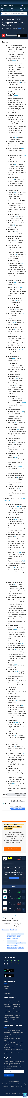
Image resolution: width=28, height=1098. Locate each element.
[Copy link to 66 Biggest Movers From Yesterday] (16, 930)
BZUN (24, 403)
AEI (18, 478)
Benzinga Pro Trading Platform (12, 1030)
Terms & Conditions (14, 1081)
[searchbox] (15, 13)
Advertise (6, 990)
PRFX (16, 680)
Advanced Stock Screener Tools (12, 1002)
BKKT (16, 300)
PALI (15, 192)
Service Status (15, 1086)
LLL (15, 48)
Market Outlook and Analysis (11, 1017)
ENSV (14, 323)
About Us (6, 986)
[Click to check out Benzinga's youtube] (18, 962)
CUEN (16, 692)
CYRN (23, 705)
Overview (14, 886)
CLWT (16, 378)
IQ (21, 245)
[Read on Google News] (11, 35)
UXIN (24, 155)
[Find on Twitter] (23, 28)
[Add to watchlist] (23, 858)
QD (21, 287)
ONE (13, 225)
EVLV (15, 442)
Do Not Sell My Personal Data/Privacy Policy (14, 1084)
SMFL (16, 519)
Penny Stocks (14, 934)
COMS (20, 117)
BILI (22, 314)
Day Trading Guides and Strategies (13, 1045)
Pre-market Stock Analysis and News (13, 1049)
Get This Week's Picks (12, 849)
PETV (16, 282)
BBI (15, 338)
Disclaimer (6, 1086)
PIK (23, 753)
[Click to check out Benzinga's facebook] (4, 962)
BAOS (16, 241)
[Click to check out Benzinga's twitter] (15, 962)
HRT (21, 263)
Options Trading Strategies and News (14, 1032)
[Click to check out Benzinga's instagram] (8, 962)
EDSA (16, 722)
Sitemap (23, 1086)
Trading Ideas (15, 938)
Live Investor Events (9, 1047)
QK (20, 82)
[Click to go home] (9, 5)
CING (15, 398)
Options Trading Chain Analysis (12, 1004)
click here (22, 926)
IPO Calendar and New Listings (12, 1015)
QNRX (16, 650)
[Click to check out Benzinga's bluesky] (4, 965)
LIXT (15, 700)
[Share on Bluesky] (11, 930)
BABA (19, 506)
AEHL (16, 309)
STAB (15, 584)
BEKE (14, 568)
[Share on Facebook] (8, 930)
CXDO (16, 736)
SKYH (22, 643)
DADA (16, 423)
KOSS (16, 216)
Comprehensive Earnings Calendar (13, 1006)
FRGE (14, 61)
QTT (15, 665)
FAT (15, 747)
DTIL (15, 537)
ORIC (15, 600)
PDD (15, 365)
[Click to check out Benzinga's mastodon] (8, 965)
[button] (22, 5)
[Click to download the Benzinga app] (9, 970)
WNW (21, 349)
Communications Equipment (13, 943)
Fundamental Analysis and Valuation (13, 1042)
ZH (20, 552)
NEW (22, 148)
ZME (13, 144)
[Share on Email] (13, 930)
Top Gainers (21, 947)
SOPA (16, 164)
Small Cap (21, 934)
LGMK (16, 672)
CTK (13, 784)
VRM (23, 561)
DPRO (16, 96)
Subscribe (9, 1075)
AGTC (16, 630)
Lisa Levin (6, 28)
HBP (18, 429)
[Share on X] (5, 930)
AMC (22, 412)
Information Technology (12, 945)
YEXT (20, 467)
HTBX (14, 358)
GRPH (16, 771)
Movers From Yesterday (12, 947)
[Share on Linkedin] (3, 930)
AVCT (16, 458)
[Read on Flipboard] (3, 35)
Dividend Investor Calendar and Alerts (14, 1009)
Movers (8, 938)
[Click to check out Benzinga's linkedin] (11, 962)
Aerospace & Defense (11, 940)
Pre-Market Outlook (11, 936)
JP (13, 89)
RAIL (15, 254)
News (8, 934)
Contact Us (7, 993)
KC (20, 489)
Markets (19, 936)
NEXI (15, 232)
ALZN (16, 329)
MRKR (16, 385)
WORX (16, 137)
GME (13, 179)
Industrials (23, 943)
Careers (6, 988)
